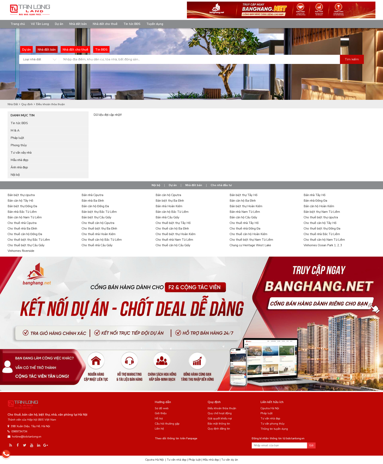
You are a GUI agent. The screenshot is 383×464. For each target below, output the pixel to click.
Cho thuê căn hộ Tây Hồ (320, 223)
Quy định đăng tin (219, 429)
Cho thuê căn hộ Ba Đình (172, 229)
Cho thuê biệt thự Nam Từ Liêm (251, 240)
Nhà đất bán (78, 24)
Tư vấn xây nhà (21, 152)
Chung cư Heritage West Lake (250, 245)
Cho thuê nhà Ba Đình (22, 229)
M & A (15, 130)
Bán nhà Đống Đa (315, 201)
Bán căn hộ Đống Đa (95, 206)
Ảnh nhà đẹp (19, 167)
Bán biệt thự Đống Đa (22, 206)
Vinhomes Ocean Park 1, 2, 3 (323, 245)
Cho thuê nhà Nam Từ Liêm (174, 240)
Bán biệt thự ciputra (21, 195)
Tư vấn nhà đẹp (270, 418)
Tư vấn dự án (229, 460)
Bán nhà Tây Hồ (314, 195)
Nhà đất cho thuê (105, 24)
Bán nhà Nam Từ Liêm (245, 212)
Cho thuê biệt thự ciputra (321, 217)
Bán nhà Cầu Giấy (167, 217)
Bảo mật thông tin (219, 424)
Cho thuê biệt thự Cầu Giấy (26, 245)
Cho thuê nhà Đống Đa (245, 229)
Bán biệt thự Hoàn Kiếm (246, 206)
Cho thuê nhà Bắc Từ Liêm (322, 234)
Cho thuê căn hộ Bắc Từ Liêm (102, 240)
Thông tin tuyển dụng (274, 429)
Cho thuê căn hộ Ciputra (98, 223)
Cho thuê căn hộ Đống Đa (25, 234)
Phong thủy (19, 145)
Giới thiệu (161, 413)
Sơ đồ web (162, 408)
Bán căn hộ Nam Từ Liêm (25, 217)
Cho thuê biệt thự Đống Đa (322, 229)
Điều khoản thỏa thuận (222, 408)
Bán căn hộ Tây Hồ (20, 201)
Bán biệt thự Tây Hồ (243, 195)
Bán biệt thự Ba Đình (170, 201)
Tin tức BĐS (131, 24)
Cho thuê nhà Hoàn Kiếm (98, 234)
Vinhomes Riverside (21, 251)
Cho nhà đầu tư (221, 185)
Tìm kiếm (352, 59)
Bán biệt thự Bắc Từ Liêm (99, 212)
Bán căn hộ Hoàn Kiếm (319, 206)
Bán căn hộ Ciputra (168, 195)
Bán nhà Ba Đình (93, 201)
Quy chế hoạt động (220, 413)
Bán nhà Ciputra (92, 195)
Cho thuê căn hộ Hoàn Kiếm (248, 234)
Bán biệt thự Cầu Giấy (96, 217)
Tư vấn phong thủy (272, 424)
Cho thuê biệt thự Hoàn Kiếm (175, 234)
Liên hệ (159, 429)
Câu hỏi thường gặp (167, 424)
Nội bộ (15, 175)
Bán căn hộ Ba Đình (243, 201)
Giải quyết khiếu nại (220, 418)
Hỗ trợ (159, 418)
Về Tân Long (40, 24)
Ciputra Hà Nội (270, 408)
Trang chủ (18, 24)
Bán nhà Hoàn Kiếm (169, 206)
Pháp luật (17, 138)
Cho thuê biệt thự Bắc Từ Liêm (29, 240)
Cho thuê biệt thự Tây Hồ (173, 223)
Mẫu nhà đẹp (19, 160)
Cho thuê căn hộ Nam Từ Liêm (324, 240)
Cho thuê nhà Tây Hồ (244, 223)
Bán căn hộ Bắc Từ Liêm (172, 212)
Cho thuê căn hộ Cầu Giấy (173, 245)
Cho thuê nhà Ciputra (22, 223)
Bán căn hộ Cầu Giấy (243, 217)
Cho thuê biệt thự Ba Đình (99, 229)
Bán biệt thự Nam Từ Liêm (322, 212)
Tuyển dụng (154, 24)
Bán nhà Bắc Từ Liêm (22, 212)
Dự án (59, 24)
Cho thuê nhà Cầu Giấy (97, 245)
